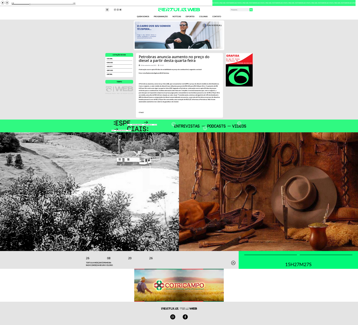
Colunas (203, 16)
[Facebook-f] (115, 9)
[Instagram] (118, 9)
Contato (216, 16)
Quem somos (143, 16)
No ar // (216, 3)
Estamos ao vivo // (228, 3)
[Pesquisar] (251, 9)
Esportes (190, 16)
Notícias (177, 16)
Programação (161, 16)
